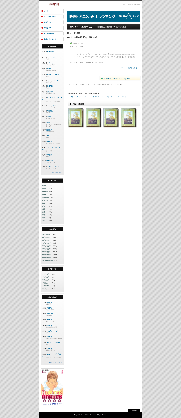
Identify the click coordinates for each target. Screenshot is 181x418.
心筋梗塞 (45, 191)
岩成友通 (49, 302)
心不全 (44, 185)
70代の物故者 (46, 252)
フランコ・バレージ (53, 166)
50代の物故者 (46, 246)
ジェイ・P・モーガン (53, 74)
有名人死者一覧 (49, 33)
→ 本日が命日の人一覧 (56, 362)
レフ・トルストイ (122, 97)
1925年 (70, 37)
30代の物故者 (46, 240)
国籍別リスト (48, 28)
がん (43, 206)
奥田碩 (48, 122)
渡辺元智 (50, 92)
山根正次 (49, 348)
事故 (43, 215)
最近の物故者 (52, 46)
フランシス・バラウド (53, 342)
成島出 (49, 69)
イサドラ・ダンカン (75, 97)
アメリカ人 (45, 274)
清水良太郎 (49, 160)
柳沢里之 (49, 319)
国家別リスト (52, 269)
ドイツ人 (45, 283)
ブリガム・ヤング (52, 331)
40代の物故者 (46, 243)
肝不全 (44, 188)
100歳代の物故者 (47, 260)
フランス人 (45, 280)
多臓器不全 (45, 197)
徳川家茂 (49, 325)
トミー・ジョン (52, 105)
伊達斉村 (49, 308)
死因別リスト (48, 22)
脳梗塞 (44, 194)
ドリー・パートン (52, 63)
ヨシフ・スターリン (107, 97)
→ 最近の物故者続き (56, 172)
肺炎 (43, 203)
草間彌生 (50, 111)
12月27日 (78, 37)
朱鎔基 (49, 116)
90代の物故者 (46, 257)
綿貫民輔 (50, 86)
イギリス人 (45, 277)
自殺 (43, 212)
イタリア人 (45, 286)
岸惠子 (48, 136)
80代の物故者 (46, 255)
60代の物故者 (46, 249)
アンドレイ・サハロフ (91, 97)
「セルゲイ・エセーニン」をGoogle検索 (117, 78)
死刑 (43, 221)
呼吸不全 (45, 200)
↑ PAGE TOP (134, 410)
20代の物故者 (46, 237)
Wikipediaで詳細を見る (129, 68)
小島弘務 (49, 141)
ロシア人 (45, 289)
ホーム (46, 11)
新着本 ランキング (50, 39)
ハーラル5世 (51, 51)
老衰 (43, 209)
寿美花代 (49, 155)
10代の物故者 (46, 234)
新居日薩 (49, 337)
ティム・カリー (52, 57)
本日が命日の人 (52, 297)
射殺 (43, 218)
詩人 (69, 33)
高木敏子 (49, 130)
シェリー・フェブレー (54, 80)
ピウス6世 (50, 314)
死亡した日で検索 (50, 16)
